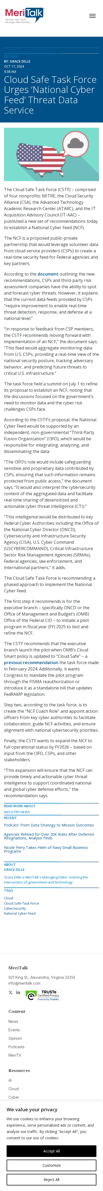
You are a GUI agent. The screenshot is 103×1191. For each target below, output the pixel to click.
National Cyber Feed (20, 913)
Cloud (8, 898)
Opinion (15, 1038)
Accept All (51, 1151)
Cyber (13, 1097)
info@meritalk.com (24, 983)
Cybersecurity (15, 908)
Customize (52, 1165)
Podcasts (16, 1047)
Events (14, 1030)
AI (10, 1080)
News (13, 1021)
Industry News (17, 812)
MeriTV (14, 1055)
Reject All (51, 1179)
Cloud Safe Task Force (21, 903)
